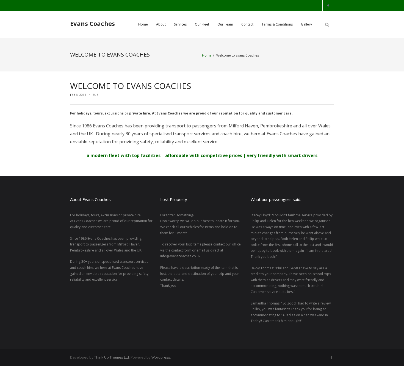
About (161, 24)
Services (180, 24)
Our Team (225, 24)
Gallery (306, 24)
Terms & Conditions (277, 24)
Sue (95, 95)
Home (143, 24)
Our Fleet (202, 24)
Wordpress (160, 357)
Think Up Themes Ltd (111, 357)
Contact (247, 24)
